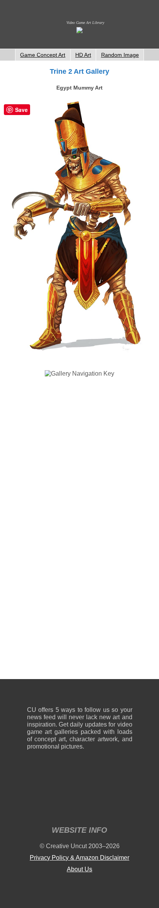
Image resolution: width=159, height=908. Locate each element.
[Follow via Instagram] (56, 694)
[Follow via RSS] (32, 694)
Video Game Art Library (85, 22)
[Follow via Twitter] (103, 694)
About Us (79, 869)
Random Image (120, 55)
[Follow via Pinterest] (126, 694)
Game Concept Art (42, 55)
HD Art (83, 55)
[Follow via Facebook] (79, 694)
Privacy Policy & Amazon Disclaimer (79, 857)
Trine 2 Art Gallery (79, 71)
